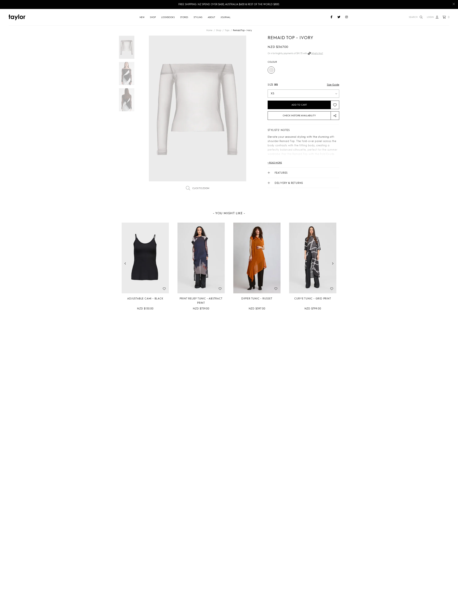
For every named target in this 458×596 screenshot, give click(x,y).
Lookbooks (168, 17)
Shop (153, 17)
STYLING (198, 17)
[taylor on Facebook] (331, 17)
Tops (227, 30)
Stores (184, 17)
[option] (197, 115)
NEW (142, 17)
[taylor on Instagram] (346, 17)
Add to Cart (299, 105)
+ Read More (275, 163)
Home (209, 30)
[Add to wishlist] (335, 105)
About (211, 17)
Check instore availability (299, 116)
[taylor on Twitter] (338, 17)
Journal (225, 17)
